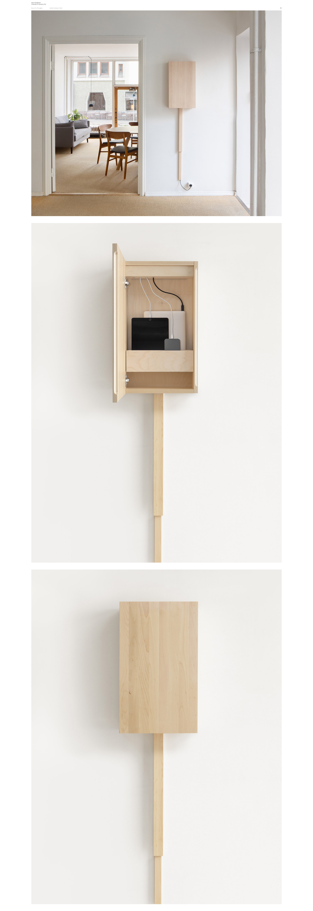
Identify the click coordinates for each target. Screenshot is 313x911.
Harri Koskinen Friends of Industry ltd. (38, 3)
